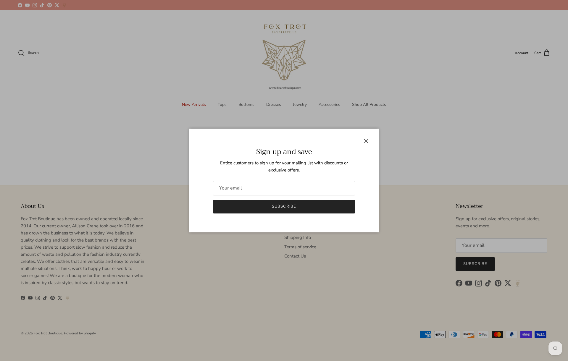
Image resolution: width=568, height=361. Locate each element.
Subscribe (284, 206)
